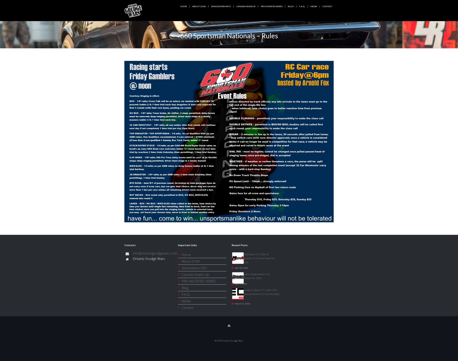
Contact (187, 307)
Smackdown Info (194, 268)
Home (186, 254)
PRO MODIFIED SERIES (199, 281)
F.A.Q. (186, 294)
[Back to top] (229, 325)
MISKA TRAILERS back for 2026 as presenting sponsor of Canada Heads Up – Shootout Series (254, 258)
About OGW (191, 261)
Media (186, 301)
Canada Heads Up (195, 274)
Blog (185, 287)
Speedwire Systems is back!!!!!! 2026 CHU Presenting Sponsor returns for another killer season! (256, 294)
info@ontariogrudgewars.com (155, 253)
